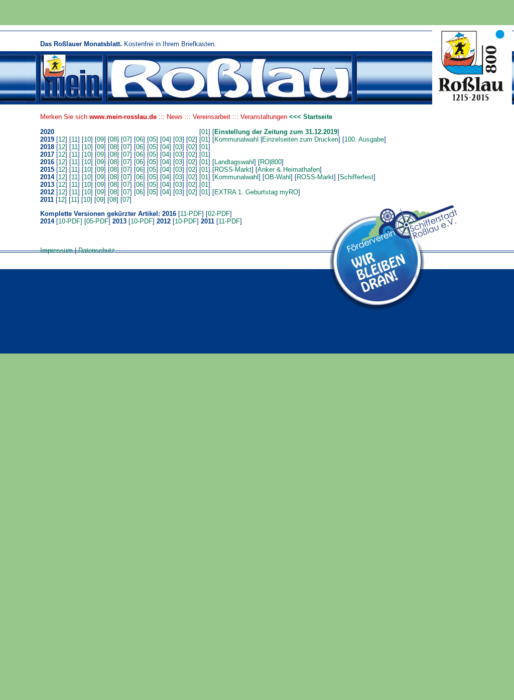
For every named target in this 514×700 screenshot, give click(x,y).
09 (100, 139)
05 (152, 139)
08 (113, 139)
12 (61, 139)
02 (191, 139)
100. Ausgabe (364, 139)
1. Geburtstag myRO (267, 192)
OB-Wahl (278, 177)
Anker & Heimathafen (289, 169)
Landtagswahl (234, 162)
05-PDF (97, 221)
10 (87, 139)
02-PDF (219, 213)
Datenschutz (96, 250)
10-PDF (142, 221)
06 (139, 139)
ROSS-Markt (232, 169)
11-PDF (191, 213)
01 (204, 132)
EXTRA (225, 192)
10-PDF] (70, 221)
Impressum (56, 250)
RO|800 (271, 162)
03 (178, 139)
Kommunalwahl (236, 139)
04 (165, 139)
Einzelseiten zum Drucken (300, 139)
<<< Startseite (310, 117)
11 (74, 139)
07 (126, 139)
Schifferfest (356, 177)
